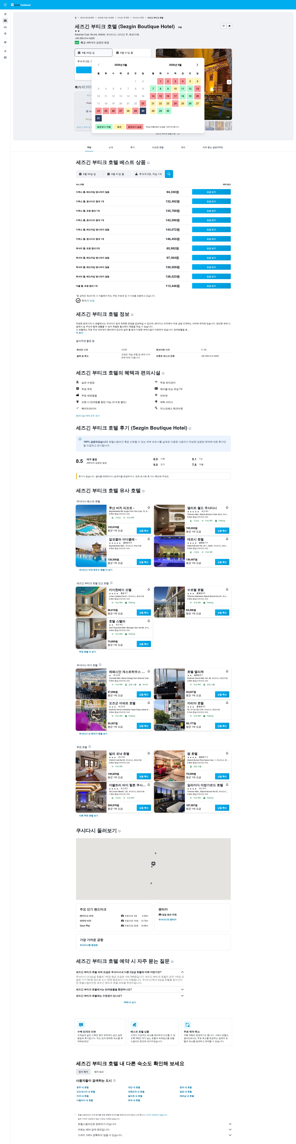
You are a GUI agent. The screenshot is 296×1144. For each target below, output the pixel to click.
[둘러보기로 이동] (5, 33)
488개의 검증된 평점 (97, 42)
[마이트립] (5, 42)
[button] (5, 4)
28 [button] (128, 111)
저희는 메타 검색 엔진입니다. (94, 1129)
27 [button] (120, 111)
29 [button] (135, 111)
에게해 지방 (102, 17)
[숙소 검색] (5, 21)
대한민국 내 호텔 (136, 1091)
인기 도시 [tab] (99, 1071)
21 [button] (128, 103)
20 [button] (120, 103)
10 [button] (98, 96)
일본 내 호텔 (186, 1091)
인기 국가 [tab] (83, 1071)
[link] (96, 570)
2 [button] (143, 81)
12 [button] (113, 96)
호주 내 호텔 (83, 1087)
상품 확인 (143, 530)
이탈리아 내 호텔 (85, 1100)
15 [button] (135, 96)
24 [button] (98, 111)
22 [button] (135, 103)
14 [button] (128, 96)
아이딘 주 (121, 17)
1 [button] (135, 81)
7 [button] (128, 88)
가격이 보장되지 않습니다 (156, 1114)
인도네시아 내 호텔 (86, 1091)
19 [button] (113, 103)
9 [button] (143, 88)
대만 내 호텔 (134, 1087)
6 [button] (120, 88)
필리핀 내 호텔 (135, 1095)
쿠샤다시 (136, 17)
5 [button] (113, 88)
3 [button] (98, 88)
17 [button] (98, 103)
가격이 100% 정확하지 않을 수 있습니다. (100, 1135)
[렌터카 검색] (5, 27)
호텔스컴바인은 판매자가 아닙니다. (97, 1124)
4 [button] (106, 88)
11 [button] (106, 96)
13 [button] (120, 96)
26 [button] (113, 111)
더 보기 (79, 332)
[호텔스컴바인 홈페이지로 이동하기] (20, 5)
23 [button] (143, 103)
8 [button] (135, 88)
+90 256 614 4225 (85, 38)
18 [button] (106, 103)
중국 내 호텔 (186, 1087)
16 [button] (143, 96)
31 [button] (98, 118)
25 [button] (106, 111)
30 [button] (143, 111)
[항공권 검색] (5, 14)
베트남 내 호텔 (187, 1095)
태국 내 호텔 (134, 1100)
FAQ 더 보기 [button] (130, 1002)
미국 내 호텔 (83, 1095)
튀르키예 (84, 17)
